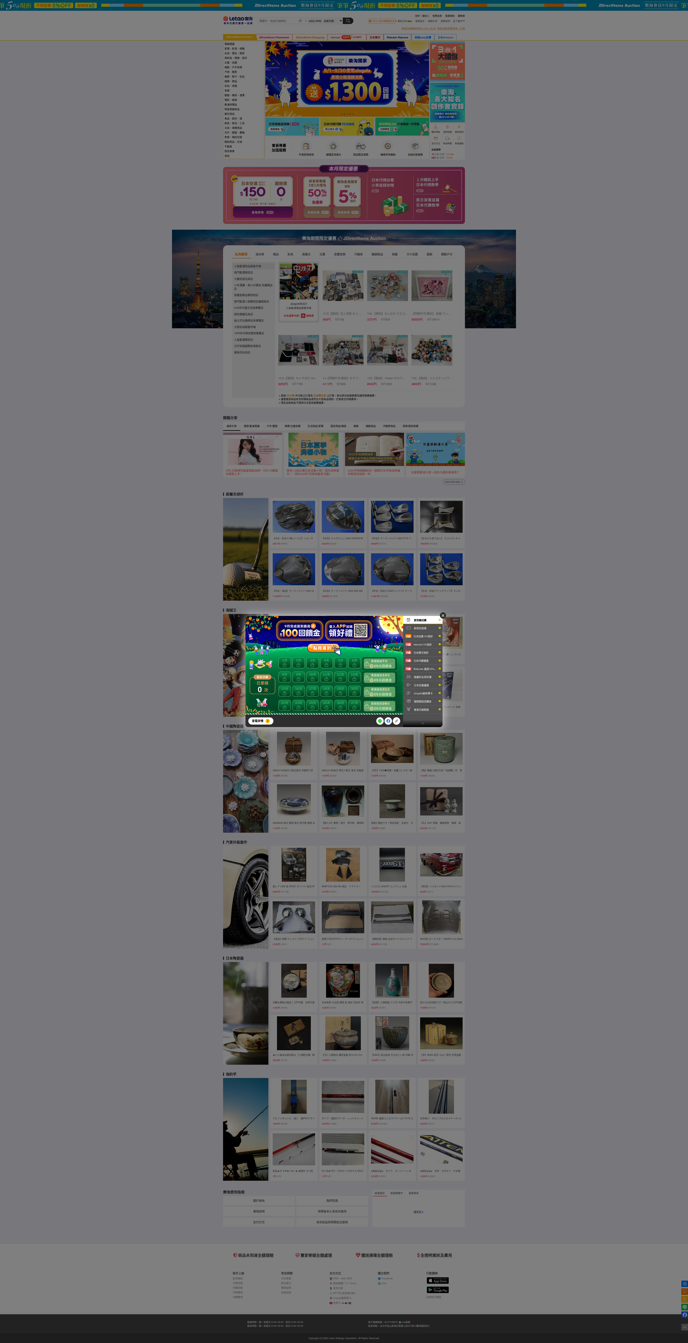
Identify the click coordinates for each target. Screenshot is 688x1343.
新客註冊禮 (419, 628)
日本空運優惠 (421, 685)
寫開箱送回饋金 (422, 701)
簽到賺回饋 (419, 620)
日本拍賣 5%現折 (419, 636)
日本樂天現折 (417, 652)
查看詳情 (257, 721)
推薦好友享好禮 (422, 677)
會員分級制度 (421, 709)
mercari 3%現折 (419, 644)
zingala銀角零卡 (423, 693)
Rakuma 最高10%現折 (422, 669)
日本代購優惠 (417, 660)
